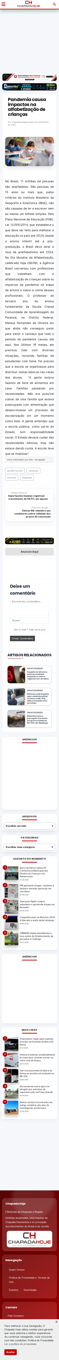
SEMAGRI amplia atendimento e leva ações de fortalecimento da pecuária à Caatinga (36, 936)
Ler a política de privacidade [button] (20, 1343)
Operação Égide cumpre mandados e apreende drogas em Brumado (37, 904)
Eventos (13, 1289)
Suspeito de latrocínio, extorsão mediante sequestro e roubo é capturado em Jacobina (38, 675)
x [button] (56, 1321)
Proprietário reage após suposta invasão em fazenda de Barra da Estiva (36, 1042)
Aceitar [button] (10, 1352)
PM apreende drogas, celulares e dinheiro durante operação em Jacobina (37, 888)
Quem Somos (17, 1269)
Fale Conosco (16, 1315)
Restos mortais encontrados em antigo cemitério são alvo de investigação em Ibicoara (36, 1105)
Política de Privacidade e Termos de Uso (29, 1279)
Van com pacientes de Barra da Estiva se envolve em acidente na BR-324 (37, 1073)
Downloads (30, 1289)
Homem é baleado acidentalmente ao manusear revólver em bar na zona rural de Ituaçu (37, 1057)
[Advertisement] (29, 41)
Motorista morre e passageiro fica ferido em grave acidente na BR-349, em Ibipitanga (37, 719)
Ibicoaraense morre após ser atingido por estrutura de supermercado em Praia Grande (36, 1089)
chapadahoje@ (19, 122)
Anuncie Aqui (29, 551)
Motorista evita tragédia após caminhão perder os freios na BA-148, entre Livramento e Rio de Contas (38, 698)
